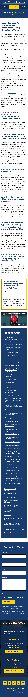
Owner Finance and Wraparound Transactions (14, 406)
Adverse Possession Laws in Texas (13, 340)
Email (4, 561)
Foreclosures (9, 383)
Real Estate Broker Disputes (11, 430)
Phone (4, 569)
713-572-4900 (7, 303)
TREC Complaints (11, 467)
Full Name (5, 552)
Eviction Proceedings (12, 362)
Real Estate (9, 337)
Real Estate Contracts (12, 442)
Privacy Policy (20, 692)
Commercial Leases (11, 352)
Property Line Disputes (12, 418)
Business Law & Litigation (10, 489)
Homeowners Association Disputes (13, 386)
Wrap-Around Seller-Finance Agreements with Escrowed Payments (14, 478)
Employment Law (11, 529)
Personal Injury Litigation (10, 511)
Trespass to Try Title (12, 471)
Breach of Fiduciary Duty (13, 344)
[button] (4, 6)
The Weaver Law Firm (12, 688)
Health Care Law (11, 497)
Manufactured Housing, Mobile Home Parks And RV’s (13, 400)
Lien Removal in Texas (12, 395)
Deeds (7, 359)
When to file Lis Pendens (13, 474)
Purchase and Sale (11, 421)
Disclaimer (5, 594)
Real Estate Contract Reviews (12, 438)
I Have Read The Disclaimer (15, 597)
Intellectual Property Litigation (11, 501)
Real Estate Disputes (12, 445)
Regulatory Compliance (13, 448)
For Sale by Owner (11, 379)
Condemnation (10, 355)
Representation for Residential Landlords (12, 452)
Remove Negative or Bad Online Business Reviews (13, 519)
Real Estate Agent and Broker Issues (12, 425)
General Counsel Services (13, 533)
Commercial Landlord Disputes (12, 348)
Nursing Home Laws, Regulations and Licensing (13, 506)
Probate (8, 515)
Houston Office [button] (14, 651)
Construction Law (11, 494)
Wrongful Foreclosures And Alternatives (12, 484)
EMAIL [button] (15, 7)
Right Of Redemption (12, 456)
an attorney (12, 93)
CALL (24, 7)
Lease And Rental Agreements (11, 391)
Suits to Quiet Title (11, 464)
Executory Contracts (12, 365)
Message (5, 577)
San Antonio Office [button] (14, 670)
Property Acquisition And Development (13, 414)
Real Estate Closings (12, 434)
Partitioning (9, 410)
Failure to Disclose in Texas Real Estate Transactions (12, 370)
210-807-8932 (14, 667)
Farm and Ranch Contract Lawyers (14, 375)
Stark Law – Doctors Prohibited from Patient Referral (12, 524)
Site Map (12, 692)
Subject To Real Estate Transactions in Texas (12, 460)
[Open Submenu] (23, 337)
